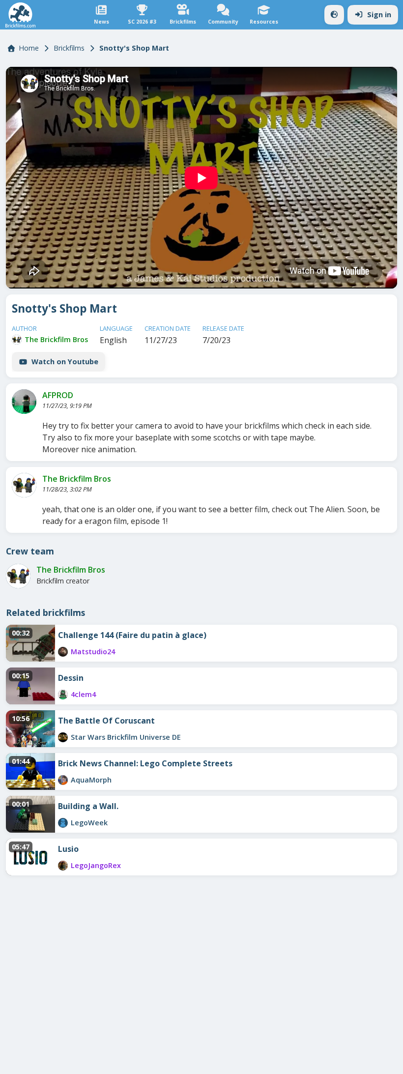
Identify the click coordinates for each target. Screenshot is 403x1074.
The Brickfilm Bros (56, 339)
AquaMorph (91, 779)
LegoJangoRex (96, 865)
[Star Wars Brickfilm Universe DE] (63, 737)
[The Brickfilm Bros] (17, 340)
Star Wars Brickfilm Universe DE (126, 737)
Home (29, 48)
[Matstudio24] (63, 652)
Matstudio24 (93, 651)
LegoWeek (89, 822)
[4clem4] (63, 694)
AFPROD (57, 395)
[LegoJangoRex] (63, 866)
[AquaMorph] (63, 780)
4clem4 (83, 694)
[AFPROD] (24, 401)
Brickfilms (69, 48)
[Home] (20, 15)
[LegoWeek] (63, 823)
